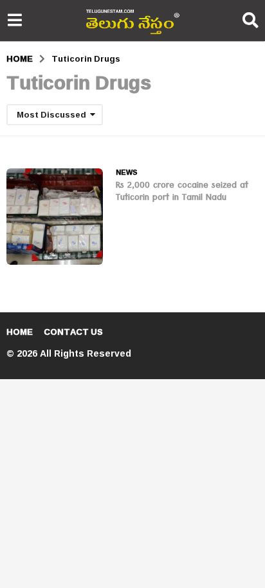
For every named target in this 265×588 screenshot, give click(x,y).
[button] (14, 20)
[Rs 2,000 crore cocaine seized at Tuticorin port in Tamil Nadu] (54, 216)
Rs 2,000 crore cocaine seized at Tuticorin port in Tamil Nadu (182, 192)
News (127, 172)
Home (19, 331)
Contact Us (73, 331)
